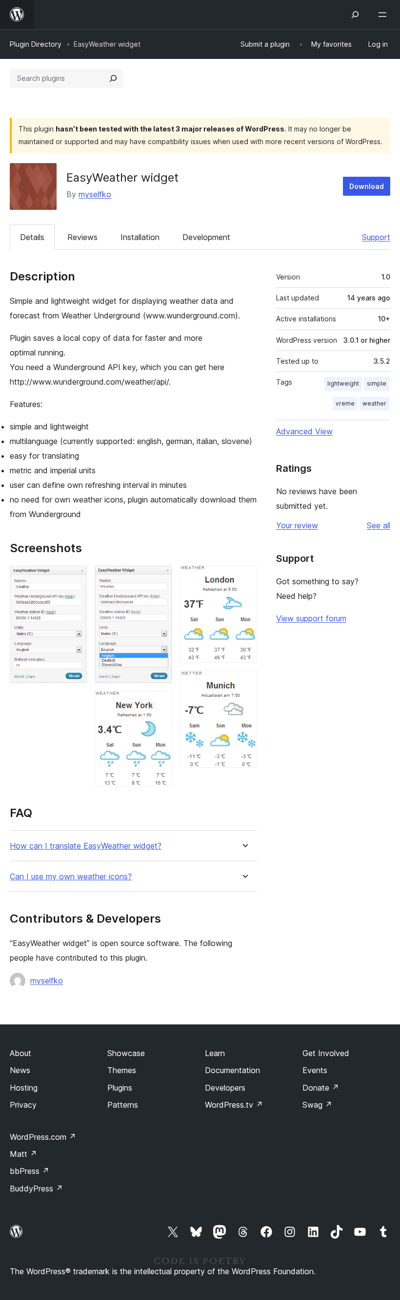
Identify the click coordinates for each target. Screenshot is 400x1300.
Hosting (24, 1088)
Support (376, 237)
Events (314, 1070)
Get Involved (325, 1053)
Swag (317, 1105)
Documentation (232, 1070)
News (20, 1070)
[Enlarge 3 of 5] (159, 704)
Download (366, 186)
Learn (215, 1053)
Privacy (23, 1105)
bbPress (29, 1171)
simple (376, 383)
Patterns (122, 1105)
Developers (225, 1088)
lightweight (343, 383)
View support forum (311, 618)
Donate (320, 1088)
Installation (140, 237)
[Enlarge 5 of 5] (244, 683)
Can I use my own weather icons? (71, 876)
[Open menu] (384, 14)
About (20, 1053)
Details (32, 237)
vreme (345, 403)
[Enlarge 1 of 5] (74, 578)
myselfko (95, 194)
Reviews (82, 237)
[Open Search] (355, 14)
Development (206, 237)
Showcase (126, 1053)
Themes (121, 1070)
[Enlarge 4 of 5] (244, 578)
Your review (297, 525)
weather (374, 403)
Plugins (119, 1088)
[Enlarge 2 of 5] (159, 578)
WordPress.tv (234, 1105)
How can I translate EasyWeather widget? (85, 846)
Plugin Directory (35, 44)
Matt (23, 1154)
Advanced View (304, 431)
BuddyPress (36, 1188)
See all (378, 525)
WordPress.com (43, 1137)
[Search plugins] (113, 78)
